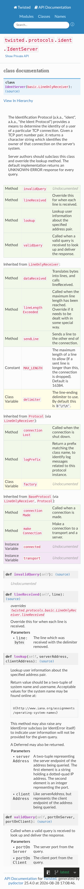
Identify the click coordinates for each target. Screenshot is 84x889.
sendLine (31, 339)
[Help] (72, 25)
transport (32, 558)
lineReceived (35, 200)
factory (30, 484)
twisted (14, 40)
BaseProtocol (40, 497)
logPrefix (32, 459)
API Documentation (54, 7)
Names (60, 16)
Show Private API (17, 56)
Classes (44, 16)
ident (65, 40)
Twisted (24, 7)
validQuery (33, 245)
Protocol (36, 416)
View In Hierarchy (18, 101)
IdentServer (22, 49)
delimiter (32, 399)
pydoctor (15, 883)
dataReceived (35, 278)
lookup (29, 220)
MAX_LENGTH (33, 368)
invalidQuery (35, 189)
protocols (41, 40)
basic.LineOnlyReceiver (47, 87)
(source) (12, 91)
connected (32, 547)
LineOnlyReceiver (44, 264)
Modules (26, 16)
